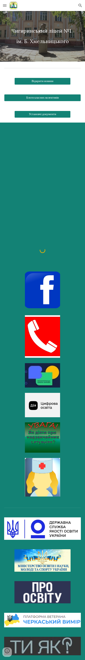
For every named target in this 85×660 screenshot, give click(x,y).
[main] (42, 36)
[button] (4, 5)
